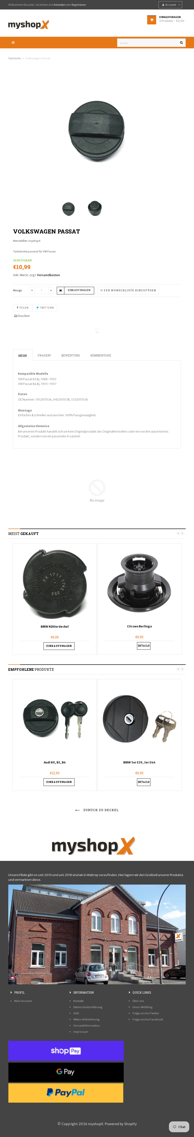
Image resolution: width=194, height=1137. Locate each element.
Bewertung (70, 355)
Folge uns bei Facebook (147, 1019)
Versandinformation (86, 1025)
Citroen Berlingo (139, 626)
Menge (17, 290)
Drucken (23, 316)
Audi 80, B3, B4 (55, 762)
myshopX (34, 240)
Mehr (22, 355)
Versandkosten (48, 275)
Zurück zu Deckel (100, 810)
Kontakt (78, 1001)
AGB (76, 1013)
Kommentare (100, 355)
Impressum (80, 1031)
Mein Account (23, 1001)
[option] (54, 599)
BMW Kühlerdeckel (55, 626)
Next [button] (182, 533)
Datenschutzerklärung (87, 1007)
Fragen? (44, 355)
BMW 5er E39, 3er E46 (139, 762)
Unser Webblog (142, 1007)
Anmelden (59, 4)
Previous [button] (178, 533)
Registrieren (78, 4)
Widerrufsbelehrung (86, 1019)
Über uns (138, 1001)
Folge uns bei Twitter (145, 1013)
